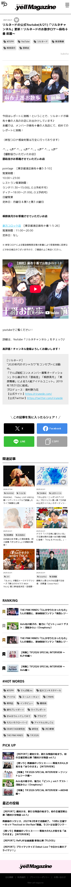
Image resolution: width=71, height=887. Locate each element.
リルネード (42, 41)
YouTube (25, 41)
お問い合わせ (60, 877)
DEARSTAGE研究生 (16, 728)
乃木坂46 (42, 493)
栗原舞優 (59, 41)
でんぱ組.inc (27, 690)
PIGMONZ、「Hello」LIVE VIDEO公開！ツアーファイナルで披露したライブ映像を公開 (18, 500)
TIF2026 (34, 735)
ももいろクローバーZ (17, 722)
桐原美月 (11, 47)
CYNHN (49, 696)
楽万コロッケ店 (11, 226)
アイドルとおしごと (44, 722)
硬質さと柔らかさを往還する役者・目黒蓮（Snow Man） (50, 582)
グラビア (41, 716)
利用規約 (21, 877)
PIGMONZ (10, 493)
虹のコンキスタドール (50, 690)
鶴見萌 (43, 703)
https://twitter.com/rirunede (45, 398)
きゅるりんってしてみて (18, 716)
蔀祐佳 (26, 47)
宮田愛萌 (9, 535)
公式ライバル (56, 493)
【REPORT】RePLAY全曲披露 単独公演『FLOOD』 (29, 840)
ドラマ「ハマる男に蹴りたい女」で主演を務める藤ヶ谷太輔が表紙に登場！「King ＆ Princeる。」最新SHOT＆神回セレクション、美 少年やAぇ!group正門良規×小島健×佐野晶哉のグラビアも (52, 536)
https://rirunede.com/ (38, 394)
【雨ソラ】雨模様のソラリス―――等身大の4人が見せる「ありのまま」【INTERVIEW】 (34, 832)
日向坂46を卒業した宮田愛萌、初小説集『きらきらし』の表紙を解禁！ (18, 542)
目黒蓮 (54, 576)
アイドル (11, 696)
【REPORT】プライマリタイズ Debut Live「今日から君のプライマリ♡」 (34, 848)
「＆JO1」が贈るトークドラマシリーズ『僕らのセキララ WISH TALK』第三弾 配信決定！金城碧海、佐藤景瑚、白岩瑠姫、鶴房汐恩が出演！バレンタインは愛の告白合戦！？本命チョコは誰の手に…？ (19, 583)
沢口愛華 (49, 728)
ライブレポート (38, 709)
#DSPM (10, 41)
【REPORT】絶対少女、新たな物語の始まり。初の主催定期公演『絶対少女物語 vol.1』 (34, 813)
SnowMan (43, 576)
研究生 (35, 728)
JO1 (7, 576)
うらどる (22, 493)
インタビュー (26, 703)
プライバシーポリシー (40, 877)
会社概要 (9, 877)
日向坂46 (21, 535)
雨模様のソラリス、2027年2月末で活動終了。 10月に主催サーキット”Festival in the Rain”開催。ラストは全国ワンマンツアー (34, 823)
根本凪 (10, 703)
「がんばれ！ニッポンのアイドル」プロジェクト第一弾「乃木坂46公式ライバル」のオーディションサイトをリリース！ (51, 500)
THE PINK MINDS (15, 735)
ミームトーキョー (30, 696)
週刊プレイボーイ (15, 709)
